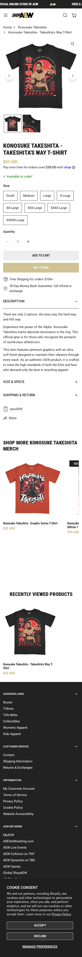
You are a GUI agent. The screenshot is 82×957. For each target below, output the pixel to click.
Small (10, 196)
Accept (40, 925)
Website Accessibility (18, 814)
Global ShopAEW (15, 873)
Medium (28, 196)
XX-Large (12, 208)
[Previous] (9, 76)
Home (7, 27)
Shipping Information (17, 761)
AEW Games (12, 866)
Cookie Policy (13, 807)
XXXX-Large (59, 208)
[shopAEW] (23, 15)
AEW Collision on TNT (19, 854)
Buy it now (41, 268)
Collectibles (11, 721)
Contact (8, 755)
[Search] (65, 15)
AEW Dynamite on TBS (19, 860)
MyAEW (8, 835)
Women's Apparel (15, 728)
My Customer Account (19, 789)
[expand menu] (5, 15)
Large (47, 196)
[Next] (72, 76)
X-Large (65, 196)
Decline (40, 936)
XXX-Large (35, 208)
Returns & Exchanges (18, 768)
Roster (7, 702)
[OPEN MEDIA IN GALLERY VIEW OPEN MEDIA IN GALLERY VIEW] (41, 75)
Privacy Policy (61, 914)
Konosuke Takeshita (32, 27)
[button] (74, 15)
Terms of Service (15, 795)
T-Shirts (8, 709)
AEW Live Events (15, 847)
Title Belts (10, 715)
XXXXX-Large (15, 220)
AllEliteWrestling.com (18, 841)
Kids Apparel (12, 734)
